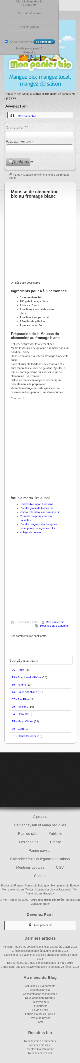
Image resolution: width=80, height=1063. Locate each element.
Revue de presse (40, 1018)
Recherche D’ (17, 127)
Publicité (55, 833)
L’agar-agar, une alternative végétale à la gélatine (30, 966)
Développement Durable (40, 998)
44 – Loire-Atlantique (24, 692)
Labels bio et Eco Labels (40, 1014)
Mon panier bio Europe (65, 885)
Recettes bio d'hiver (40, 1053)
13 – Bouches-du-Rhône (27, 677)
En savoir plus (40, 1002)
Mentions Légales (30, 867)
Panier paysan (40, 850)
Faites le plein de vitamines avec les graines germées (34, 954)
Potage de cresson (31, 532)
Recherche (21, 162)
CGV (60, 867)
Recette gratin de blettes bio (37, 508)
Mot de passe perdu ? (29, 48)
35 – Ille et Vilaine (22, 721)
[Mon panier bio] (10, 174)
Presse (55, 842)
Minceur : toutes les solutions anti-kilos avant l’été (32, 946)
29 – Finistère (20, 706)
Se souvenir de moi (21, 42)
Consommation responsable (40, 994)
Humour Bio (40, 1006)
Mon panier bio (27, 116)
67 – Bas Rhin (20, 699)
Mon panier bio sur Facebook (53, 889)
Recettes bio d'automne (54, 625)
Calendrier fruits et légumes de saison (40, 859)
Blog (17, 174)
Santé (40, 1022)
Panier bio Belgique (37, 885)
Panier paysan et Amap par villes (40, 825)
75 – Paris (18, 670)
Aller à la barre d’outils (29, 1)
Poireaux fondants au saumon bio (40, 512)
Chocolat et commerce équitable (31, 950)
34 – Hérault (19, 714)
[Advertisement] (40, 238)
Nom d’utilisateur (29, 13)
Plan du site (27, 833)
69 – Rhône (19, 684)
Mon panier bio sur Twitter (17, 889)
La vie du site (40, 1010)
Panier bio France (12, 885)
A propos (40, 817)
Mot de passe (29, 26)
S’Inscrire (29, 52)
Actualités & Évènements (40, 986)
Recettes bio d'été (40, 1045)
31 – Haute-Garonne (24, 736)
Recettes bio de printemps (40, 1041)
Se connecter (29, 5)
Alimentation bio (40, 990)
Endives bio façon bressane (36, 504)
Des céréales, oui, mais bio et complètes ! (32, 962)
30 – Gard (18, 728)
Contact (40, 876)
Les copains (28, 842)
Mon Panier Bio (55, 622)
